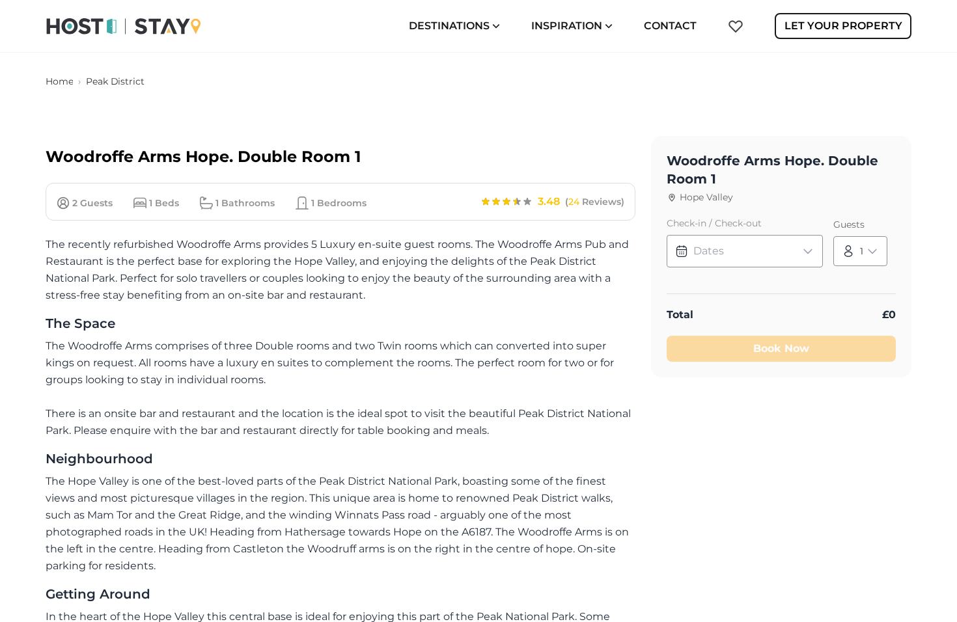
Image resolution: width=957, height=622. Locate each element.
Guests (849, 224)
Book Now (781, 348)
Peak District (115, 81)
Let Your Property (843, 26)
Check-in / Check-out (714, 223)
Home (59, 81)
